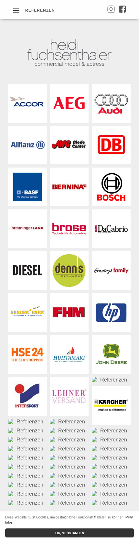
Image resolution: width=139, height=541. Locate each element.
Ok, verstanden (69, 533)
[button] (34, 10)
